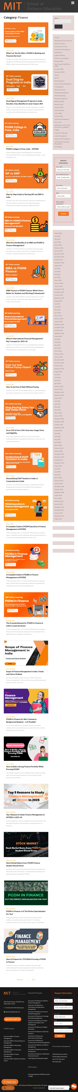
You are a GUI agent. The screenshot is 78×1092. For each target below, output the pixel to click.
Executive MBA (59, 69)
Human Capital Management (63, 84)
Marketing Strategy (60, 95)
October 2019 (59, 460)
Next (33, 979)
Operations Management (62, 119)
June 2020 (58, 436)
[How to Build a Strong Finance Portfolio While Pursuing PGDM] (26, 748)
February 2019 (59, 480)
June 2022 (58, 377)
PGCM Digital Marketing (59, 1056)
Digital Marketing (60, 55)
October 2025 (59, 260)
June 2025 (58, 271)
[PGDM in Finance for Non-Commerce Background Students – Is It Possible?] (26, 701)
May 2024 (57, 310)
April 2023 (58, 348)
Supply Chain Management (62, 139)
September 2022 (59, 368)
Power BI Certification (61, 133)
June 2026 (58, 236)
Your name (59, 167)
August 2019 (58, 466)
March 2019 (58, 477)
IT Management (59, 87)
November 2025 (59, 257)
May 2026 (57, 239)
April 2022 (58, 383)
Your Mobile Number (62, 174)
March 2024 (58, 315)
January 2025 (58, 286)
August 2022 (58, 371)
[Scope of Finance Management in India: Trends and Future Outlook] (26, 653)
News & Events (59, 104)
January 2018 (58, 504)
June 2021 (58, 404)
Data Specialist (56, 1061)
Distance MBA (59, 61)
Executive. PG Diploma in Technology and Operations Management (36, 1007)
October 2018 (59, 489)
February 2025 (59, 283)
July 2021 (57, 401)
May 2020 (57, 439)
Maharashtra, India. (9, 1003)
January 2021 (58, 416)
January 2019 (58, 483)
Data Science (58, 52)
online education (59, 110)
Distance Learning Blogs (62, 58)
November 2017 (59, 510)
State (57, 193)
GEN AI (57, 78)
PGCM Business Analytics (60, 1054)
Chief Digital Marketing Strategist (38, 1058)
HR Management (59, 81)
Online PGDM (59, 116)
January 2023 (58, 357)
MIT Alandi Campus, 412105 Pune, (14, 1002)
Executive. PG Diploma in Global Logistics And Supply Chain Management (37, 1022)
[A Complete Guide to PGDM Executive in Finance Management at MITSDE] (26, 508)
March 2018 (58, 498)
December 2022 (59, 360)
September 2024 (59, 298)
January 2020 (58, 451)
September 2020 (59, 427)
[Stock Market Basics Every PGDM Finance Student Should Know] (26, 844)
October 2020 (59, 424)
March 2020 (58, 445)
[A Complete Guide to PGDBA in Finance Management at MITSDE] (26, 556)
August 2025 (58, 265)
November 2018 (59, 486)
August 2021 (58, 398)
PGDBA (57, 130)
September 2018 (59, 492)
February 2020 (59, 448)
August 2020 (58, 430)
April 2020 (58, 442)
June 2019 (58, 472)
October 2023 (59, 330)
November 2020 (59, 421)
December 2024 (59, 289)
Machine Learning (60, 90)
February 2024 (59, 318)
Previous (20, 979)
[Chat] (74, 1086)
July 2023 (57, 339)
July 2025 (57, 268)
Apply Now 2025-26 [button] (12, 1019)
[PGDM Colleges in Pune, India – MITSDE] (26, 130)
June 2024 (58, 307)
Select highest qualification (60, 203)
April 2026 (58, 242)
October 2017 (59, 513)
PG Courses (58, 122)
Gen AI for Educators (58, 1059)
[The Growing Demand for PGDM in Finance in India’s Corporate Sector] (26, 604)
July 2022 (57, 374)
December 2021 (59, 392)
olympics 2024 (59, 107)
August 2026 (58, 233)
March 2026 (58, 245)
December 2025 (59, 254)
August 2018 (58, 495)
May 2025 (57, 274)
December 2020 (59, 419)
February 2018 (59, 501)
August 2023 (58, 336)
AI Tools (57, 37)
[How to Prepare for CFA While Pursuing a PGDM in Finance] (26, 941)
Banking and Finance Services (63, 40)
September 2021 (59, 395)
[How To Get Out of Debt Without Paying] (26, 368)
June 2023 (58, 342)
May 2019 (57, 475)
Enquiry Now (11, 1082)
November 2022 (59, 363)
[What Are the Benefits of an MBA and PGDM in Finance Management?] (26, 224)
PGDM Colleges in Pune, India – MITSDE (22, 149)
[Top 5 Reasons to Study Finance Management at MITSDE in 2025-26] (26, 796)
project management (61, 136)
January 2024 (58, 321)
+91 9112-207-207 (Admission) (14, 1007)
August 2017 (58, 519)
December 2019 (59, 454)
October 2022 (59, 366)
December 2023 (59, 324)
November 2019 (59, 457)
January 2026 (58, 251)
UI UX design (58, 147)
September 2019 (59, 463)
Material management (61, 98)
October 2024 (59, 295)
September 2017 (59, 516)
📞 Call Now (8, 1088)
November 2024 (59, 292)
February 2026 (59, 248)
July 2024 (57, 304)
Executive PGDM (60, 72)
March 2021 (58, 413)
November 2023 (59, 327)
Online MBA (58, 113)
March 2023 (58, 351)
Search (56, 18)
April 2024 (58, 313)
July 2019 (57, 469)
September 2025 (59, 262)
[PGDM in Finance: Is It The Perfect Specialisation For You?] (26, 893)
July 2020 (57, 433)
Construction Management (62, 49)
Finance (57, 75)
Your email (59, 185)
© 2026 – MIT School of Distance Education (27, 1085)
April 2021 (58, 410)
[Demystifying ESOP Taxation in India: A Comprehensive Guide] (26, 460)
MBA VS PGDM (59, 101)
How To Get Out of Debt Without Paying (22, 387)
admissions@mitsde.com (13, 1012)
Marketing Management (62, 92)
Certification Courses (61, 46)
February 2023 (59, 354)
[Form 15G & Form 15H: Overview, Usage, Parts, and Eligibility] (26, 411)
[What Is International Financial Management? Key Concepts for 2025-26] (26, 320)
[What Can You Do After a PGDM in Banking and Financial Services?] (26, 34)
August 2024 (58, 301)
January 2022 (58, 389)
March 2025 (58, 280)
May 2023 (57, 345)
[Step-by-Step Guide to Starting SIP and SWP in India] (26, 176)
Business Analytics (60, 43)
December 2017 (59, 507)
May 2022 (57, 380)
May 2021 (57, 407)
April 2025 (58, 277)
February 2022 (59, 386)
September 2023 (59, 333)
